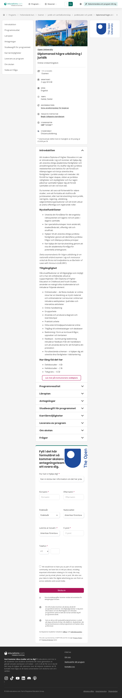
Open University (45, 49)
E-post (67, 528)
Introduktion (10, 24)
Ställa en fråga (11, 70)
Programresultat (12, 30)
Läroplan (9, 36)
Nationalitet (69, 510)
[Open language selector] (81, 4)
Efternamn (69, 492)
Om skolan (9, 64)
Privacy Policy (77, 638)
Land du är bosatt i (48, 528)
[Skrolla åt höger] (117, 15)
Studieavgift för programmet (17, 47)
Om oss (68, 657)
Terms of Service (47, 640)
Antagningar (10, 41)
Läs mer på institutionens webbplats (61, 378)
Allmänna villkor (88, 691)
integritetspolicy (101, 691)
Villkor (65, 632)
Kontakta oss (70, 667)
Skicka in (62, 590)
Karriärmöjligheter (13, 53)
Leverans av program (14, 58)
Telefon (43, 546)
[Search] (71, 4)
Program (35, 4)
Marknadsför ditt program (75, 662)
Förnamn (44, 492)
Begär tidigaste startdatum (52, 116)
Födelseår (43, 510)
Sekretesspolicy (76, 632)
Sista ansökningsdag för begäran (55, 108)
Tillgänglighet (112, 691)
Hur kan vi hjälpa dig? (49, 474)
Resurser (51, 4)
